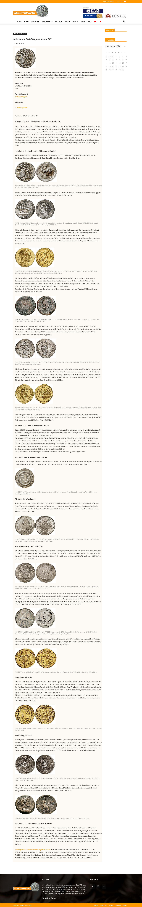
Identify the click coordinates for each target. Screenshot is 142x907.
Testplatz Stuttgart (21, 97)
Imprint (96, 905)
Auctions (35, 21)
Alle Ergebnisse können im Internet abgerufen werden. (33, 849)
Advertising (118, 905)
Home (19, 21)
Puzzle (67, 21)
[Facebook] (118, 1)
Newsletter (85, 21)
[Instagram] (121, 1)
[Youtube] (125, 1)
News (26, 21)
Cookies (111, 905)
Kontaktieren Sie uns (49, 898)
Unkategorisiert (20, 33)
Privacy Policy (103, 905)
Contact (125, 905)
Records (58, 21)
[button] (124, 21)
